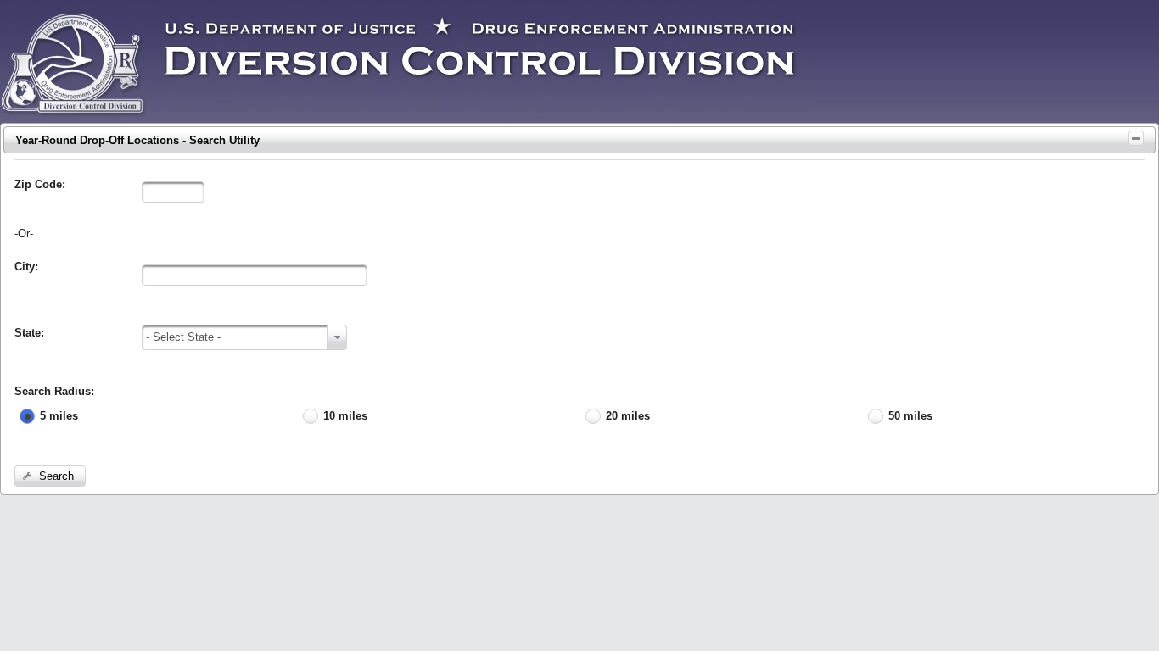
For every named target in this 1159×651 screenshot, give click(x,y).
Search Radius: (54, 391)
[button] (50, 476)
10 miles (345, 415)
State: (29, 332)
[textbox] (173, 192)
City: (26, 266)
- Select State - (183, 337)
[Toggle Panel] (1136, 138)
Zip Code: (39, 184)
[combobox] (244, 337)
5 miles (59, 415)
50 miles (910, 415)
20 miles (628, 415)
